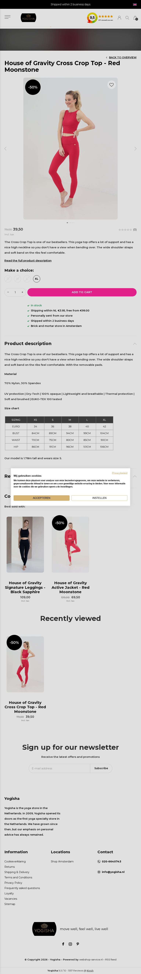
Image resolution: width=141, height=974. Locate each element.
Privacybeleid (119, 472)
